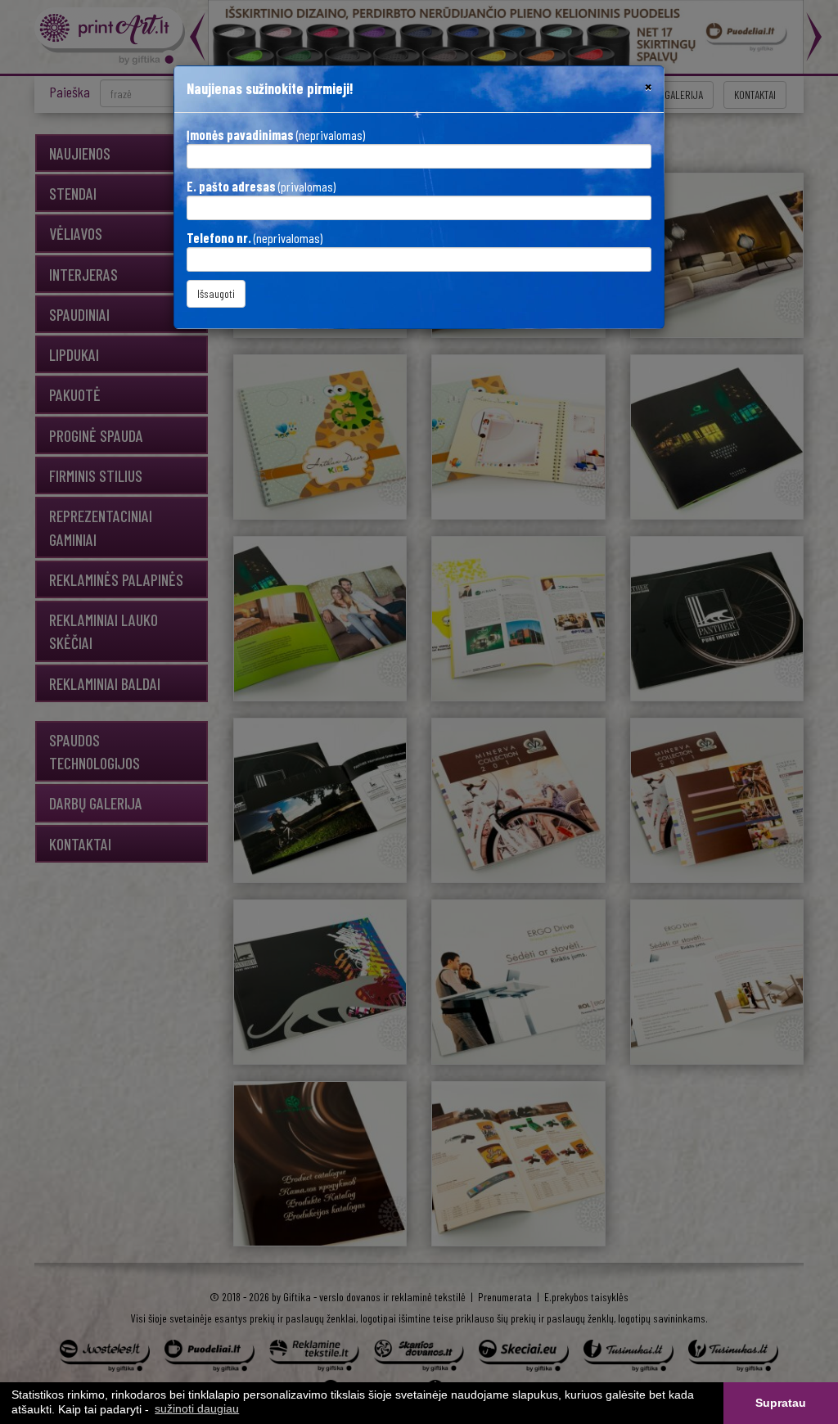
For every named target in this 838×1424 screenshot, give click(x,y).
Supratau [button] (780, 1402)
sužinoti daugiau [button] (197, 1408)
